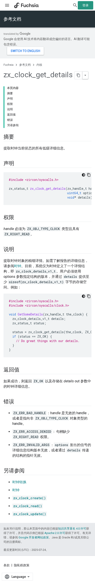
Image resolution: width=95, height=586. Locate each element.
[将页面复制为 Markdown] (78, 75)
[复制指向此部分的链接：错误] (18, 402)
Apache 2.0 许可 (54, 533)
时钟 (17, 266)
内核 (39, 64)
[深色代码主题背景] (83, 175)
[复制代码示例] (88, 175)
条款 (7, 565)
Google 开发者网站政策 (34, 537)
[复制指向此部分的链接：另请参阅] (29, 471)
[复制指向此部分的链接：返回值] (23, 370)
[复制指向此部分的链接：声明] (18, 163)
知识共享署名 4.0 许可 (72, 528)
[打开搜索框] (75, 5)
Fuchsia (8, 64)
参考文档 (12, 19)
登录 (85, 5)
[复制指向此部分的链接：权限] (18, 217)
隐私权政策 (21, 565)
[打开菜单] (7, 5)
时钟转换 (19, 482)
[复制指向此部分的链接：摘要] (18, 137)
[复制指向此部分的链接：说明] (18, 249)
